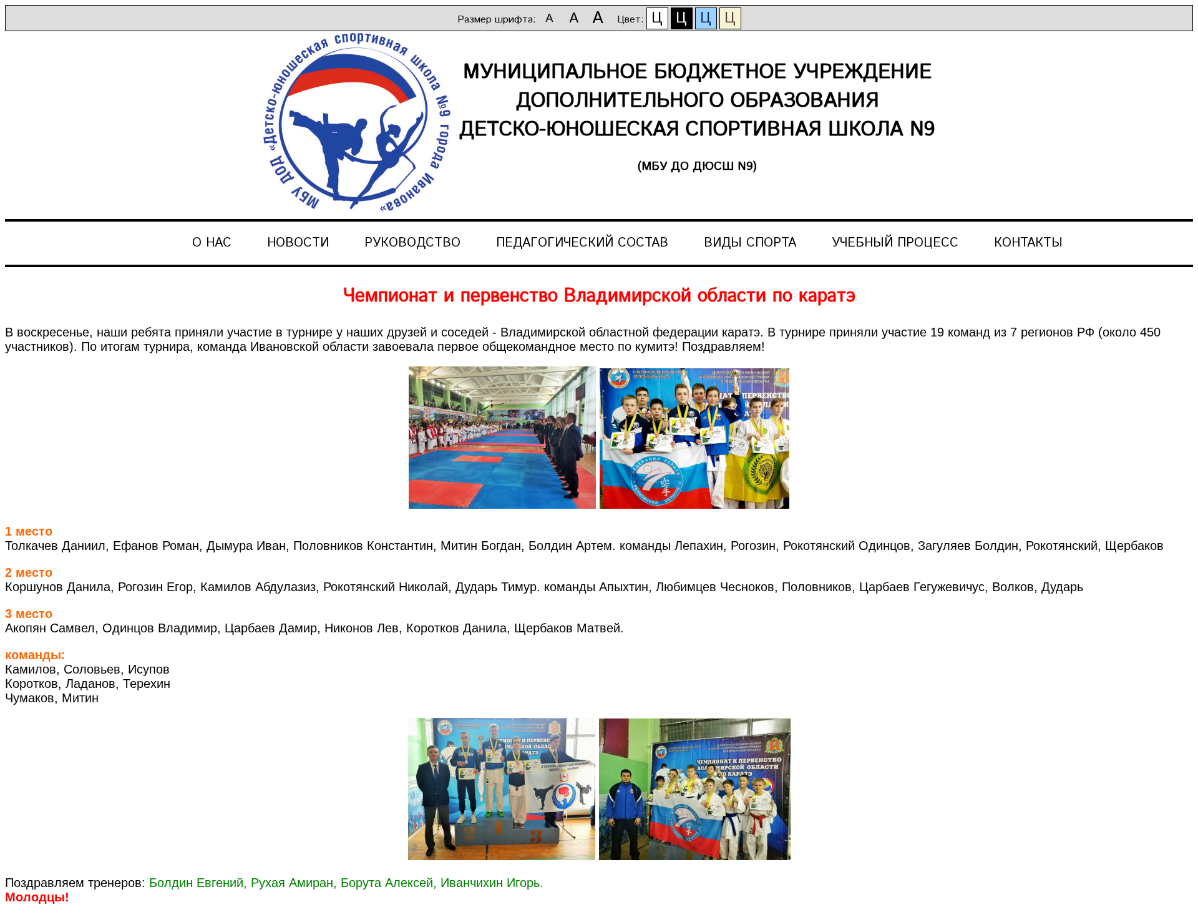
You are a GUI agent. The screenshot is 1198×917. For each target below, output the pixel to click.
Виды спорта (750, 243)
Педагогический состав (582, 243)
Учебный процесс (895, 243)
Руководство (412, 243)
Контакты (1028, 243)
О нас (211, 243)
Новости (298, 243)
